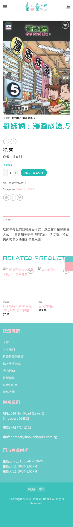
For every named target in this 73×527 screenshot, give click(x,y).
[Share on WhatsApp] (6, 197)
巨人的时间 (46, 306)
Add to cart (34, 172)
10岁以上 (21, 189)
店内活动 (9, 370)
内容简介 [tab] (8, 220)
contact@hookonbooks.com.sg (34, 436)
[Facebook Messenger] (69, 266)
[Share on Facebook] (13, 197)
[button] (5, 6)
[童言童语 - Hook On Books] (36, 6)
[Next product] (6, 141)
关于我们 (9, 349)
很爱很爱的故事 (13, 356)
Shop (6, 118)
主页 (6, 342)
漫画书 (31, 189)
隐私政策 (9, 391)
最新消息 (9, 377)
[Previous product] (13, 141)
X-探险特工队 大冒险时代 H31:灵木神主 (17, 308)
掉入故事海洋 (12, 363)
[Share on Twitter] (20, 197)
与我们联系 (10, 385)
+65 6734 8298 (21, 427)
